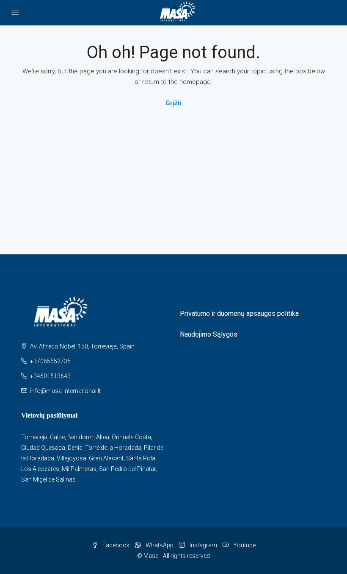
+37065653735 (50, 361)
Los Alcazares (40, 468)
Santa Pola (140, 458)
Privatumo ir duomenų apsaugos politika (239, 313)
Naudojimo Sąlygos (208, 334)
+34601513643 (50, 376)
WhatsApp (159, 545)
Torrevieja (34, 437)
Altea (102, 437)
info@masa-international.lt (65, 390)
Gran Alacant (106, 458)
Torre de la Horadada (113, 447)
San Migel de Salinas (48, 479)
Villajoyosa (71, 458)
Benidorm (80, 437)
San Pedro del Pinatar (127, 468)
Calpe (57, 437)
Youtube (244, 545)
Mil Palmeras (79, 468)
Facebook (116, 545)
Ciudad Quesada (43, 447)
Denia (75, 447)
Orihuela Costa (131, 437)
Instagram (203, 545)
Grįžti (173, 103)
